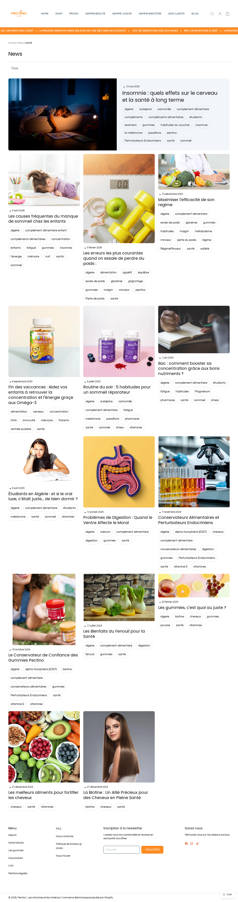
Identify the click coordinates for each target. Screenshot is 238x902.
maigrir (108, 290)
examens (131, 125)
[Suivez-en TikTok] (197, 843)
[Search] (212, 14)
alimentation (108, 272)
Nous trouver (63, 856)
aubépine (145, 109)
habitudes (167, 231)
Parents (64, 420)
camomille (164, 109)
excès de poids (95, 281)
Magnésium (202, 391)
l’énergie (16, 256)
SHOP (58, 13)
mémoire (33, 256)
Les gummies (16, 850)
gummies (149, 125)
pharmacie (132, 418)
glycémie (116, 281)
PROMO (73, 13)
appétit (127, 272)
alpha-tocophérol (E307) (191, 531)
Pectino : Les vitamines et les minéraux (39, 897)
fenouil (90, 654)
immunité (29, 420)
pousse (165, 625)
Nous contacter (65, 836)
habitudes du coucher (175, 125)
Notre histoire (16, 842)
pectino (172, 132)
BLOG (194, 13)
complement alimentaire (193, 109)
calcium (105, 531)
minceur (124, 290)
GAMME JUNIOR (122, 13)
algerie (129, 109)
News (20, 43)
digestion (92, 540)
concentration (60, 239)
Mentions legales (17, 873)
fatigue (128, 410)
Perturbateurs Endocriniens (143, 140)
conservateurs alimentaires (178, 549)
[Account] (220, 14)
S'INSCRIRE (152, 849)
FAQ (58, 828)
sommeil (185, 140)
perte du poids (186, 240)
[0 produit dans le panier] (227, 14)
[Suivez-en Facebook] (186, 843)
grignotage (135, 281)
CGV (11, 865)
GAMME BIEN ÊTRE (150, 13)
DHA (14, 420)
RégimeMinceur (170, 248)
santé (28, 43)
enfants (16, 247)
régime (206, 240)
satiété (204, 248)
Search (12, 835)
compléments (134, 117)
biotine (67, 669)
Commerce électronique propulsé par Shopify (87, 897)
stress (120, 427)
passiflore (154, 132)
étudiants (195, 117)
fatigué (31, 247)
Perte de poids (95, 298)
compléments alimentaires (166, 117)
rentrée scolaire (21, 429)
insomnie (202, 125)
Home (11, 43)
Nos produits (15, 858)
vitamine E (180, 566)
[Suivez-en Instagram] (191, 843)
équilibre (143, 272)
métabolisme (203, 231)
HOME (44, 13)
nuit (47, 256)
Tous (14, 68)
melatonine (93, 418)
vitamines (136, 427)
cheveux (218, 531)
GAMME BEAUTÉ (95, 13)
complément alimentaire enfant (46, 230)
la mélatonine (133, 132)
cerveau (38, 411)
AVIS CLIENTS (176, 13)
